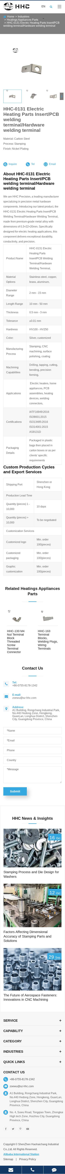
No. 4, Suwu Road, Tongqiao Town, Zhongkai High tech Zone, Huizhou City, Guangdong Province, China (36, 1116)
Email (52, 164)
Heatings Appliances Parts (22, 19)
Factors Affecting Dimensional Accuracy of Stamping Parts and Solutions (27, 936)
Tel (32, 164)
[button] (62, 96)
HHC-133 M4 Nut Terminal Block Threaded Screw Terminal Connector (15, 641)
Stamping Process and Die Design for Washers (31, 874)
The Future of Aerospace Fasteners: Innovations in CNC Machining (30, 997)
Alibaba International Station (21, 1154)
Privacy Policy (27, 1159)
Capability (13, 1031)
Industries (23, 16)
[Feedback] (54, 1170)
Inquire (13, 164)
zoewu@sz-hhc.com (22, 1086)
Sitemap (8, 1159)
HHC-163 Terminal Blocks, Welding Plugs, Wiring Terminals (48, 639)
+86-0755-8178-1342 (22, 1079)
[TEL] (32, 1170)
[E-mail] (11, 1170)
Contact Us (14, 1072)
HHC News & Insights (32, 818)
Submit (15, 791)
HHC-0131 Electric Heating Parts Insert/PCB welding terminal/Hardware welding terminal (31, 24)
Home (10, 16)
